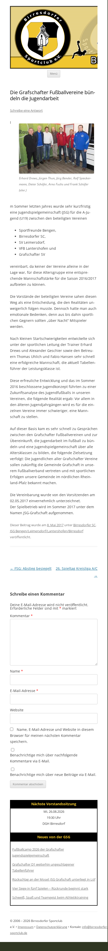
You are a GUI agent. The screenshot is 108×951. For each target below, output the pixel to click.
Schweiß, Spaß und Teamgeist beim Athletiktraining (50, 897)
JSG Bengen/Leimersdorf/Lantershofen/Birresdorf (46, 531)
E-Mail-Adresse (24, 690)
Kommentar (21, 615)
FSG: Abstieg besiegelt (31, 568)
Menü (54, 73)
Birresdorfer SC (84, 525)
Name (16, 671)
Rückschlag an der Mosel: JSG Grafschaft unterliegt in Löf (53, 879)
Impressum (26, 927)
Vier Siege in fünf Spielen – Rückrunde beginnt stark (50, 888)
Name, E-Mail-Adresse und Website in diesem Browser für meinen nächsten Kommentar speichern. (52, 735)
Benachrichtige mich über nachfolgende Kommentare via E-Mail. (44, 758)
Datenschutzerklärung (51, 927)
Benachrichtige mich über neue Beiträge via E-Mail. (53, 774)
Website (17, 710)
